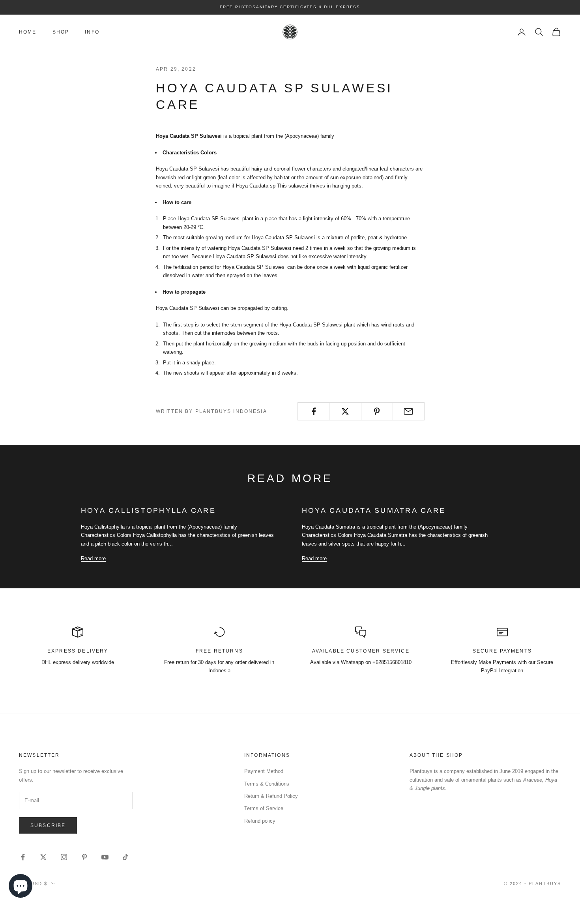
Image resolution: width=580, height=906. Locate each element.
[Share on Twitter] (345, 411)
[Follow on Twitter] (43, 857)
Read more (93, 558)
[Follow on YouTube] (105, 857)
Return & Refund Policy (271, 796)
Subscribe (47, 825)
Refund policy (259, 821)
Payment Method (263, 771)
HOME (28, 32)
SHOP (60, 32)
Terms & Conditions (266, 784)
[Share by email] (408, 411)
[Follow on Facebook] (23, 857)
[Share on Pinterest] (377, 411)
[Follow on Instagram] (64, 857)
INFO (92, 32)
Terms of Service (263, 808)
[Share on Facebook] (313, 411)
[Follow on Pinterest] (84, 857)
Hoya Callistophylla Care (148, 510)
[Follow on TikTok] (125, 857)
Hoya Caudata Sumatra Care (373, 510)
